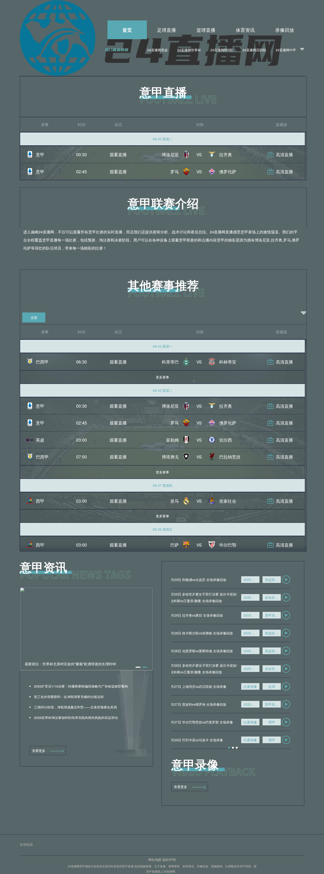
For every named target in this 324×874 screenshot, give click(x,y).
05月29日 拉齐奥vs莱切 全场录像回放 (199, 615)
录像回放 (284, 29)
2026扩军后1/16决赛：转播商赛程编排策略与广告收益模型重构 (80, 686)
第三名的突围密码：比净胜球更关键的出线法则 (68, 696)
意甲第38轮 (277, 615)
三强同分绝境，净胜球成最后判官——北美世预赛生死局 (75, 707)
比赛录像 (254, 686)
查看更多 (38, 750)
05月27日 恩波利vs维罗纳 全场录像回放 (201, 704)
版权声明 (169, 859)
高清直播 (284, 154)
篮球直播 (205, 29)
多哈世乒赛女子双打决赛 (277, 597)
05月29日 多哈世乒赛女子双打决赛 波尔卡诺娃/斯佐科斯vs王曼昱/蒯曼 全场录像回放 (206, 597)
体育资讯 (245, 29)
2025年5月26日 (256, 579)
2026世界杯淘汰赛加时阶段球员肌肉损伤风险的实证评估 (75, 717)
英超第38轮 (277, 579)
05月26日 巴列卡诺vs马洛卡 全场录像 (199, 739)
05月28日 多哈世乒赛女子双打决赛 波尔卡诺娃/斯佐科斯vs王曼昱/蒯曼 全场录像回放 (206, 668)
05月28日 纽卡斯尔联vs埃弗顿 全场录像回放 (204, 633)
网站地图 (155, 859)
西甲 (276, 722)
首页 (127, 29)
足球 (276, 686)
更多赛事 (162, 377)
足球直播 (166, 29)
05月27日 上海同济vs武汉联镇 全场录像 (201, 686)
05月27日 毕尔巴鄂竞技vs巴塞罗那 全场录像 (204, 722)
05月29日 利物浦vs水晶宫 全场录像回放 (201, 579)
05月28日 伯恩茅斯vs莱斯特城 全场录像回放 (204, 650)
